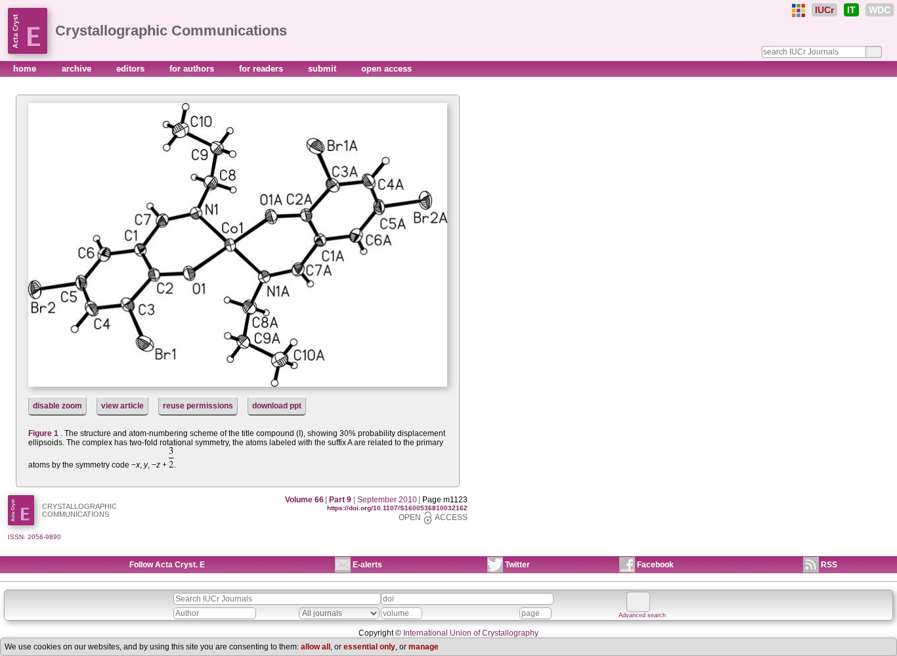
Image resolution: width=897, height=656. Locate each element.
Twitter (517, 564)
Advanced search (642, 615)
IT (851, 10)
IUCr (824, 10)
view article (122, 405)
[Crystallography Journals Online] (798, 10)
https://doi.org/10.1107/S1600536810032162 (397, 508)
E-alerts (367, 564)
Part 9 (340, 499)
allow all (315, 646)
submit (323, 69)
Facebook (655, 564)
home (26, 69)
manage (423, 646)
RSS (829, 564)
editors (131, 69)
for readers (262, 69)
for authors (193, 69)
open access (386, 69)
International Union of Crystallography (470, 633)
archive (78, 69)
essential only (369, 646)
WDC (879, 10)
